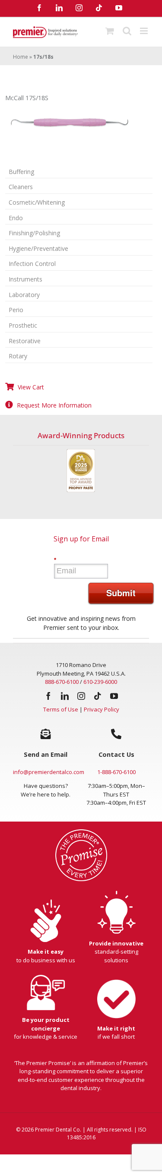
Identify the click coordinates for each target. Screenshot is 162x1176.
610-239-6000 (100, 682)
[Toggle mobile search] (127, 30)
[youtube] (114, 696)
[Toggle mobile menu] (144, 30)
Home (20, 56)
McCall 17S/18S (26, 98)
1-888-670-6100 (116, 772)
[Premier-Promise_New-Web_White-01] (81, 832)
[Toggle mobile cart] (109, 30)
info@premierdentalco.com (48, 772)
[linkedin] (65, 696)
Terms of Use (60, 709)
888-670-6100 (62, 682)
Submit (121, 592)
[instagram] (81, 696)
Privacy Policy (101, 709)
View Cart (31, 387)
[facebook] (48, 696)
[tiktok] (98, 696)
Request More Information (54, 405)
